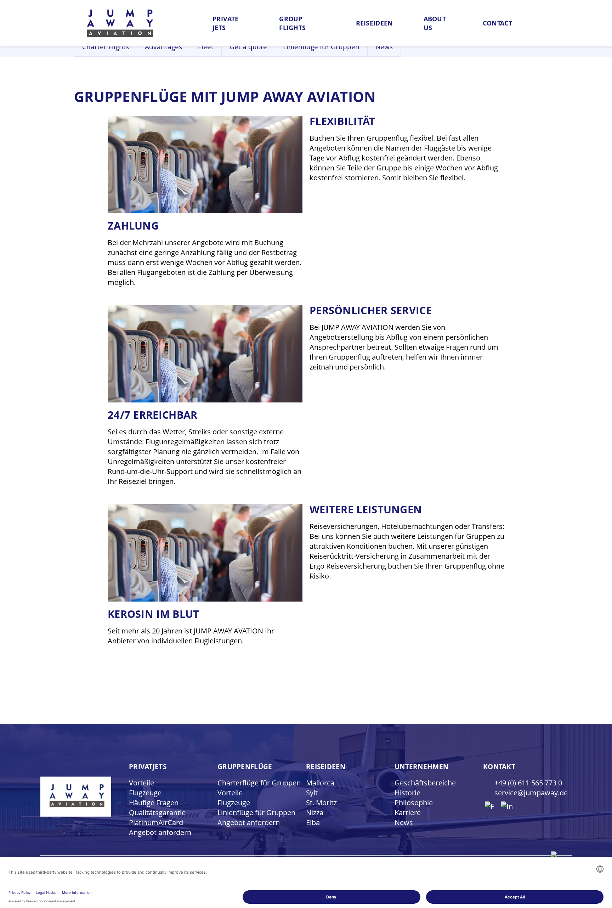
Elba (313, 822)
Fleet (206, 46)
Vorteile (141, 783)
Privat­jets (147, 766)
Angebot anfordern (160, 832)
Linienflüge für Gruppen (321, 46)
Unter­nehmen (421, 766)
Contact (497, 23)
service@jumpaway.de (531, 792)
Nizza (314, 812)
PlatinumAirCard (156, 822)
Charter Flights (105, 46)
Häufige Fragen (153, 802)
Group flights (292, 23)
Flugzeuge (145, 792)
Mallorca (320, 783)
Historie (407, 792)
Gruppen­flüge (244, 766)
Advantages (163, 46)
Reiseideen (374, 23)
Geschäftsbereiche (425, 783)
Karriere (408, 812)
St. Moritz (321, 802)
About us (435, 23)
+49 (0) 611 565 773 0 (528, 783)
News (384, 46)
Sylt (312, 792)
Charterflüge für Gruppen (259, 783)
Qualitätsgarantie (157, 812)
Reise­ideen (325, 766)
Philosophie (414, 802)
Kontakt (499, 766)
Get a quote (248, 46)
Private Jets (225, 23)
